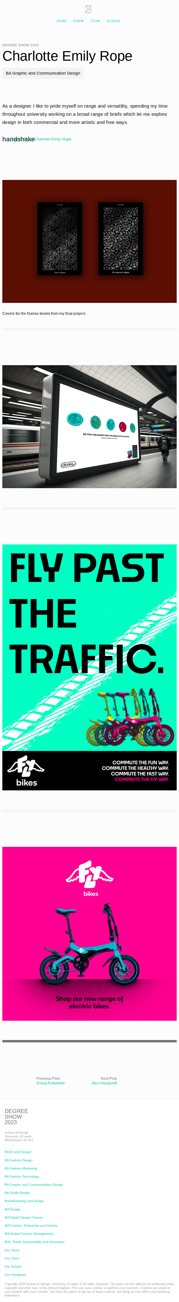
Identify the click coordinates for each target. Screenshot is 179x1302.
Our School (13, 1266)
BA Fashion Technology (22, 1176)
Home (62, 21)
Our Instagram (15, 1274)
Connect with (40, 139)
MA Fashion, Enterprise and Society (31, 1225)
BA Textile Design (17, 1193)
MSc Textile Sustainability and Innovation (35, 1242)
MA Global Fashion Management (29, 1234)
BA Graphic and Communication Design (34, 1184)
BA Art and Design (18, 1152)
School (114, 21)
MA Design (13, 1209)
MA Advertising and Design (24, 1201)
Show (78, 21)
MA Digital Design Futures (24, 1217)
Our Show (12, 1250)
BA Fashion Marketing (21, 1168)
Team (95, 21)
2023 (11, 1122)
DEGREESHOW (16, 1114)
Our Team (12, 1258)
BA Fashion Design (19, 1160)
